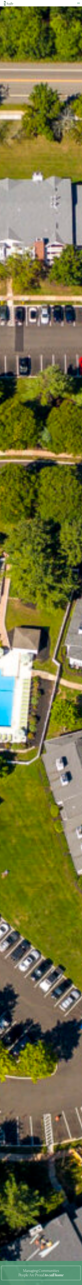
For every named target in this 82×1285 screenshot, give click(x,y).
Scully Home (7, 2)
